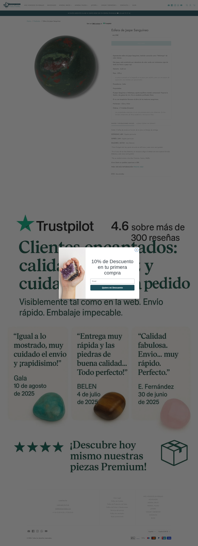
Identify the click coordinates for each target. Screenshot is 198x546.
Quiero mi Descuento (112, 288)
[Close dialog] (136, 250)
